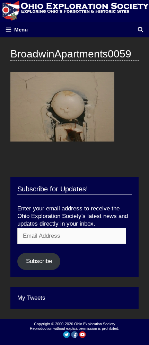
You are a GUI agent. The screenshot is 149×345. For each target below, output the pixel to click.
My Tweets (31, 297)
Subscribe (39, 261)
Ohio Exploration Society (94, 324)
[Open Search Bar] (140, 29)
